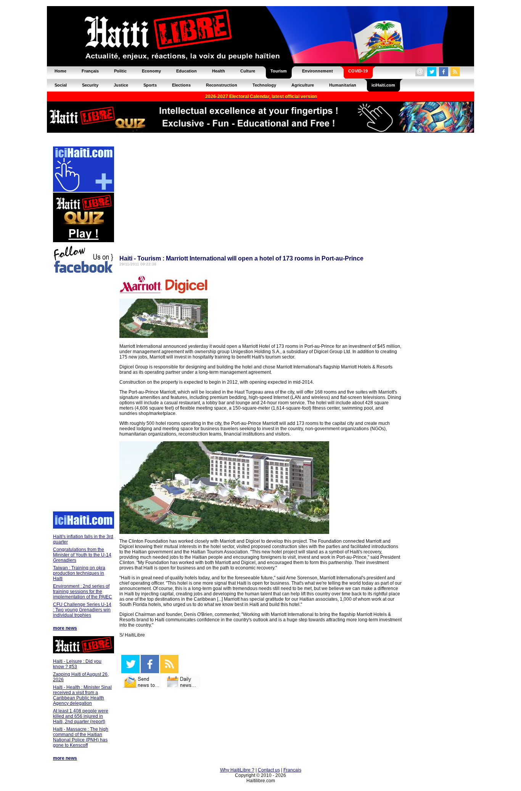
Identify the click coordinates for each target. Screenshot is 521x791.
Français (292, 770)
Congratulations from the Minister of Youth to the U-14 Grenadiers (82, 555)
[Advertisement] (83, 393)
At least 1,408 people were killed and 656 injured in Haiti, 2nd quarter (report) (80, 716)
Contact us (269, 770)
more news (65, 628)
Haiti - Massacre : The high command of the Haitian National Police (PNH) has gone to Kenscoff (80, 737)
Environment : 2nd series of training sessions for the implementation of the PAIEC (82, 592)
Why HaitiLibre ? (237, 770)
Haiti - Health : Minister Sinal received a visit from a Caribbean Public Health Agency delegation (82, 695)
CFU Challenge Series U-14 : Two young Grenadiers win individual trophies (82, 610)
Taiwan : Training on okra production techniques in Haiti (79, 573)
